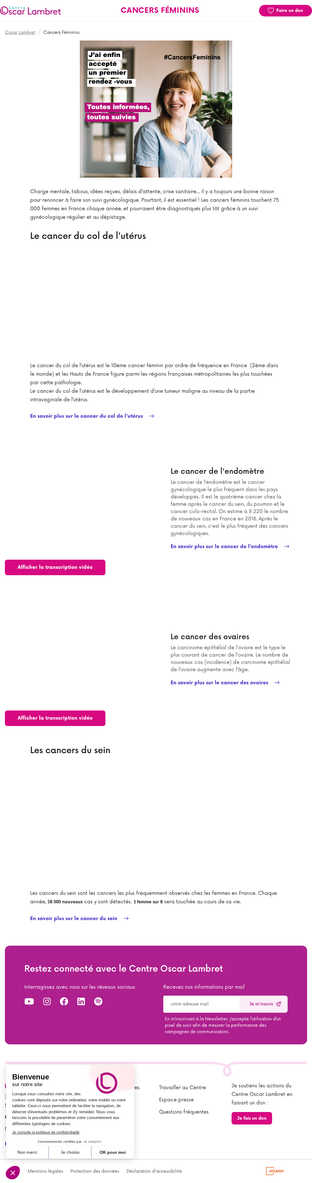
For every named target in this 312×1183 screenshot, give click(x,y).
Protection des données (94, 1171)
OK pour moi (113, 1152)
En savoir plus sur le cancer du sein (74, 919)
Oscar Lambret (20, 32)
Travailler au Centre (182, 1088)
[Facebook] (64, 1002)
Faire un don (289, 10)
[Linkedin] (81, 1002)
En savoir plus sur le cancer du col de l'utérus (87, 416)
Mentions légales (45, 1171)
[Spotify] (98, 1002)
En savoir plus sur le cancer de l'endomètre (225, 547)
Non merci (27, 1152)
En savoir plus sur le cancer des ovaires (220, 683)
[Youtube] (29, 1002)
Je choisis (70, 1152)
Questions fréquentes (184, 1112)
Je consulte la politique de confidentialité (46, 1132)
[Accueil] (30, 10)
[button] (12, 1172)
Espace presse (176, 1100)
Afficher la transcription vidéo (55, 567)
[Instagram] (47, 1002)
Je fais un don (252, 1118)
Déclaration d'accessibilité (154, 1171)
